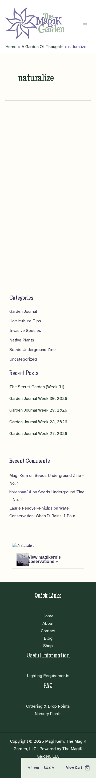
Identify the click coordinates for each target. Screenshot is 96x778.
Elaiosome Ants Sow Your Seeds (49, 207)
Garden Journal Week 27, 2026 (38, 433)
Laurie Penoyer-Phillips (31, 508)
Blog (48, 638)
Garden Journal (23, 311)
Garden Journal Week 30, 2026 (38, 398)
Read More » (23, 304)
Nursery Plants (48, 713)
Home (48, 616)
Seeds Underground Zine (32, 349)
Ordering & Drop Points (48, 706)
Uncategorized (23, 359)
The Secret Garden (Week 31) (36, 387)
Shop (48, 645)
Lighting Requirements (48, 675)
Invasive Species (25, 330)
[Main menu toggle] (85, 23)
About (48, 623)
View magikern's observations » (44, 559)
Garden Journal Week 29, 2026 (38, 410)
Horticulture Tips (25, 321)
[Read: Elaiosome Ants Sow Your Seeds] (48, 167)
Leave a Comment (28, 220)
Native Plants (21, 340)
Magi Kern (18, 475)
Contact (48, 631)
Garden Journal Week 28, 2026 (38, 422)
